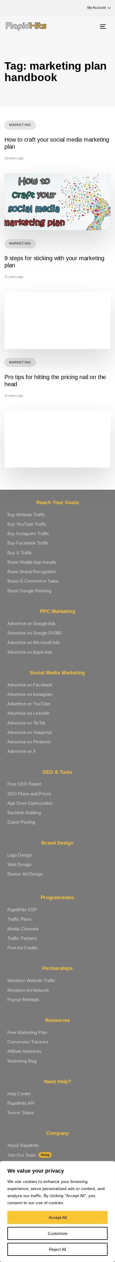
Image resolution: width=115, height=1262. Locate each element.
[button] (96, 7)
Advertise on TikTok (26, 722)
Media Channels (23, 928)
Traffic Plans (19, 919)
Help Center (19, 1093)
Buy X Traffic (19, 552)
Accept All (58, 1217)
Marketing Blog (22, 1060)
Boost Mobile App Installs (32, 562)
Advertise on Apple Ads (29, 652)
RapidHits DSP (22, 909)
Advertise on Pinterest (28, 741)
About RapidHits (23, 1145)
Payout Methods (23, 999)
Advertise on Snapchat (29, 732)
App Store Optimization (29, 803)
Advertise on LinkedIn (28, 713)
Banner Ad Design (25, 873)
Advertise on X (21, 751)
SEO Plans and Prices (29, 793)
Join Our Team (28, 1155)
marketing (20, 125)
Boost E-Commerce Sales (33, 581)
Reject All (57, 1249)
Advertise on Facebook (29, 684)
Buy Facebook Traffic (28, 542)
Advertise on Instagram (30, 694)
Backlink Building (24, 812)
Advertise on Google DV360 (34, 632)
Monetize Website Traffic (31, 980)
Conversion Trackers (27, 1041)
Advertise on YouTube (28, 703)
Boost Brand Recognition (31, 571)
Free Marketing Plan (27, 1032)
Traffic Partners (22, 938)
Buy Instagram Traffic (28, 533)
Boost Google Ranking (29, 590)
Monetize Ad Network (28, 990)
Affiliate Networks (24, 1051)
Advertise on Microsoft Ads (33, 642)
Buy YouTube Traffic (27, 524)
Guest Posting (21, 822)
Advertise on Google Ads (31, 623)
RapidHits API (20, 1103)
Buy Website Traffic (26, 514)
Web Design (19, 864)
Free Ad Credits (22, 947)
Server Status (20, 1112)
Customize (58, 1233)
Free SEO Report (24, 783)
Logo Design (19, 855)
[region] (57, 1211)
